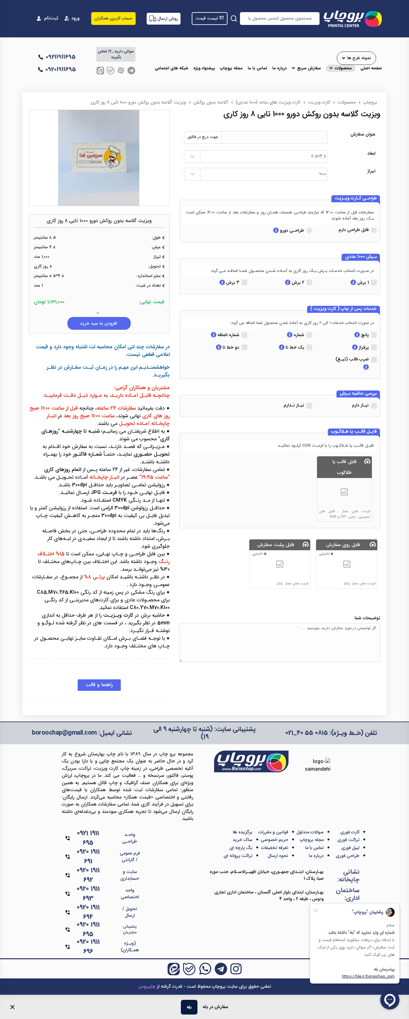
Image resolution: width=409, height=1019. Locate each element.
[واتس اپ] (205, 968)
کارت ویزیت (319, 102)
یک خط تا (294, 347)
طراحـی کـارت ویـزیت (356, 198)
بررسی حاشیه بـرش (358, 393)
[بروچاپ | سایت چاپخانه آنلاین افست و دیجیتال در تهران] (352, 18)
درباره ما (279, 68)
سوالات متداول (310, 832)
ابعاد (371, 153)
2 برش (297, 282)
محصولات (343, 68)
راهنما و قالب (99, 685)
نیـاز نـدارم (294, 405)
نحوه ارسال (278, 855)
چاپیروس (147, 986)
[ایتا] (100, 70)
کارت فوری (349, 832)
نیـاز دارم (360, 405)
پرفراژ (363, 347)
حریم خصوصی (274, 839)
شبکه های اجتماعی (171, 68)
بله (189, 1007)
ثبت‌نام (51, 18)
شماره (298, 334)
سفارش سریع (309, 68)
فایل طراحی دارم (354, 229)
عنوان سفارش (363, 134)
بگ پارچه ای (240, 847)
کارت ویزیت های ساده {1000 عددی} (268, 102)
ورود (75, 18)
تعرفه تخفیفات (274, 847)
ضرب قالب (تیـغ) (352, 359)
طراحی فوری (347, 855)
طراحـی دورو (291, 230)
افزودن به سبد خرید (99, 323)
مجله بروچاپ (231, 68)
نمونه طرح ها (359, 58)
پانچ (364, 334)
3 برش (232, 282)
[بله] (110, 70)
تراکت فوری (348, 839)
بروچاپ (370, 102)
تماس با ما (257, 68)
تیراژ (371, 171)
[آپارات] (121, 70)
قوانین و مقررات (273, 832)
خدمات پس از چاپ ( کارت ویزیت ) (343, 309)
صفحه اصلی (371, 68)
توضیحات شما (367, 618)
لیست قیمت (207, 18)
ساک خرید (242, 839)
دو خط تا (230, 347)
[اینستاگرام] (236, 968)
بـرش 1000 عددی (361, 257)
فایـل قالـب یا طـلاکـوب (354, 431)
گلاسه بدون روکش (211, 102)
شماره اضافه (227, 334)
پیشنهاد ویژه (204, 68)
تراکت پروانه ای (238, 855)
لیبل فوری (350, 847)
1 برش (362, 282)
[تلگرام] (131, 70)
